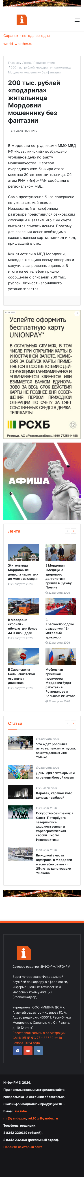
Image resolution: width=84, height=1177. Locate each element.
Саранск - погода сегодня (26, 35)
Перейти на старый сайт (22, 1147)
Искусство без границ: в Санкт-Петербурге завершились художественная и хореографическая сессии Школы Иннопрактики (54, 826)
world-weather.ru (17, 43)
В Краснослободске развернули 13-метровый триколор (59, 628)
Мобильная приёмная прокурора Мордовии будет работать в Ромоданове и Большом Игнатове (60, 683)
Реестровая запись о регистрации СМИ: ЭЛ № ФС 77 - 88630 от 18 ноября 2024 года (39, 1038)
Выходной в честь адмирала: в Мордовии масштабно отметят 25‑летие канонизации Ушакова (54, 864)
